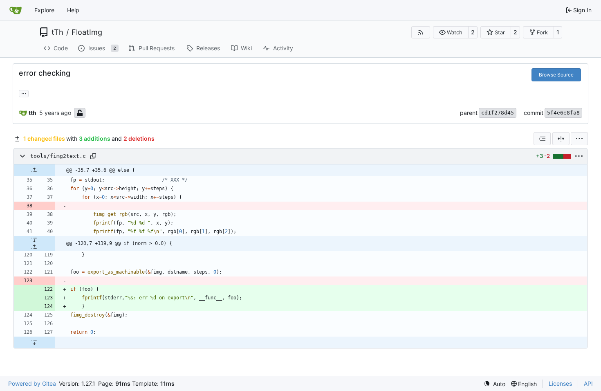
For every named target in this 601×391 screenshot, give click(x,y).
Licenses (560, 383)
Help (73, 10)
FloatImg (87, 32)
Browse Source (556, 75)
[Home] (15, 10)
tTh (57, 32)
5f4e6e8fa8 (563, 113)
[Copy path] (93, 156)
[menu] (579, 138)
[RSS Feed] (420, 32)
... (23, 92)
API (588, 383)
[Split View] (561, 138)
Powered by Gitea (32, 383)
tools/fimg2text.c (58, 156)
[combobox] (542, 138)
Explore (44, 10)
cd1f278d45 (497, 113)
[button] (451, 32)
